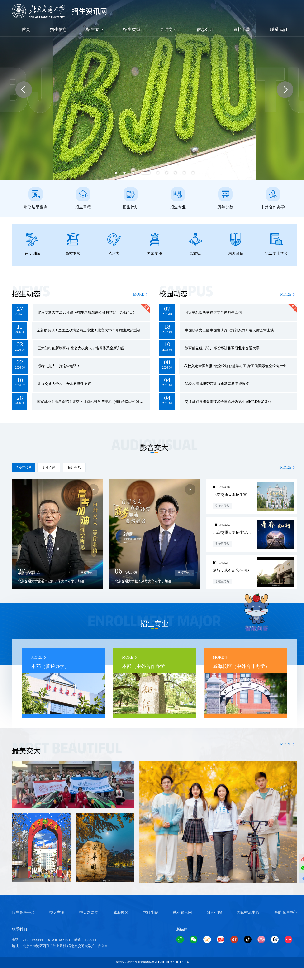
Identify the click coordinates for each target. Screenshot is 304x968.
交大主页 (57, 912)
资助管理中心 (285, 912)
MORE (138, 294)
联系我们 (278, 29)
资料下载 (241, 29)
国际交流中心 (248, 912)
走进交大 (168, 29)
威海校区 (120, 912)
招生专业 (95, 29)
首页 (26, 29)
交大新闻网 (88, 912)
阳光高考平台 (23, 912)
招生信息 (58, 29)
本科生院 (150, 912)
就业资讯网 (182, 912)
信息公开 (205, 29)
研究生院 (214, 912)
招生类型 (131, 29)
